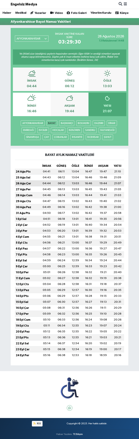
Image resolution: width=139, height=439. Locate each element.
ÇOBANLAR (60, 137)
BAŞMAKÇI (67, 123)
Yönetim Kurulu (101, 12)
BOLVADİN (83, 123)
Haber (7, 12)
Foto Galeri (78, 13)
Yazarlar (40, 13)
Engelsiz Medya (24, 4)
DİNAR (111, 123)
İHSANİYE (77, 137)
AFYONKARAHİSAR (32, 123)
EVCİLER (43, 130)
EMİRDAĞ (28, 130)
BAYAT (52, 123)
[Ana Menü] (125, 4)
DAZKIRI (98, 123)
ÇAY (46, 137)
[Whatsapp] (69, 408)
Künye (123, 13)
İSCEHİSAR (93, 137)
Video (58, 13)
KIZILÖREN (74, 130)
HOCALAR (58, 130)
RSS (38, 423)
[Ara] (120, 4)
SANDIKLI (90, 130)
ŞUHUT (108, 137)
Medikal (20, 12)
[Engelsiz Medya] (69, 388)
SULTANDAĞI (107, 130)
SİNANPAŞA (32, 137)
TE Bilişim (78, 434)
